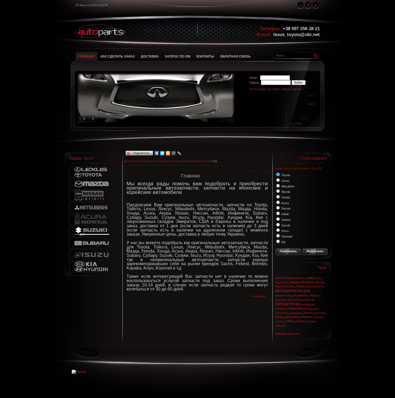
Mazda (294, 282)
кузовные (295, 312)
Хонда (300, 321)
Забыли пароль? (292, 89)
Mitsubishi (307, 282)
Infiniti (310, 277)
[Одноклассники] (168, 153)
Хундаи (311, 321)
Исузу (308, 308)
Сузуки (279, 321)
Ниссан (307, 316)
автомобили (283, 295)
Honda (288, 277)
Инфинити (296, 308)
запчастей (294, 299)
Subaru (279, 286)
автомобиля (300, 295)
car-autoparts (100, 31)
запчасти (308, 299)
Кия (315, 308)
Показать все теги (287, 333)
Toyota (300, 286)
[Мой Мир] (174, 153)
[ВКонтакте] (157, 153)
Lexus (285, 282)
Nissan (319, 282)
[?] (319, 168)
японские (280, 325)
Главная (190, 176)
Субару (318, 316)
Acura (279, 277)
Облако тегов (201, 161)
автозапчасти (315, 286)
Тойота (290, 321)
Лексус (308, 312)
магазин (319, 312)
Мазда (279, 316)
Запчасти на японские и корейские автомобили (156, 161)
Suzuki (290, 286)
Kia (277, 282)
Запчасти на (287, 303)
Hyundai (300, 277)
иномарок (307, 304)
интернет (281, 308)
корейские (281, 312)
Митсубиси (292, 316)
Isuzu (318, 277)
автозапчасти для (292, 290)
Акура (314, 295)
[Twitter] (162, 153)
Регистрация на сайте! (264, 89)
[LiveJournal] (179, 153)
